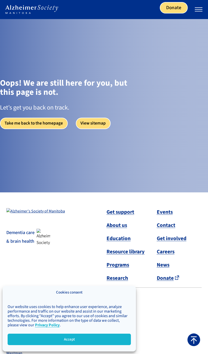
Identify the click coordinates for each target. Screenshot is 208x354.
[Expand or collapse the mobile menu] (198, 10)
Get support (120, 212)
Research (117, 278)
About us (117, 225)
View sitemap (93, 123)
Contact (166, 225)
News (163, 265)
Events (165, 212)
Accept (69, 339)
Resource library (126, 251)
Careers (166, 251)
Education (119, 238)
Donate (173, 7)
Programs (118, 265)
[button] (193, 339)
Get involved (171, 238)
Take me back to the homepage (34, 123)
